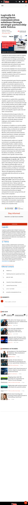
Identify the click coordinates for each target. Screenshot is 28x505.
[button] (1, 1)
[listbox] (14, 274)
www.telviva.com (5, 261)
